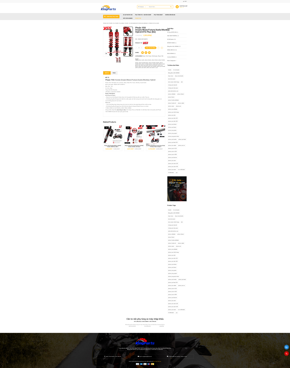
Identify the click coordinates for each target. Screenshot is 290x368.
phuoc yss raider (172, 145)
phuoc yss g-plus (172, 130)
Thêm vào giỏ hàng (150, 47)
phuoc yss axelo (144, 65)
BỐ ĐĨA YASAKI (171, 42)
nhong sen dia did (172, 85)
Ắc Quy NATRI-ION (171, 32)
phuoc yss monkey (151, 66)
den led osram (171, 79)
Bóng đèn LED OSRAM (173, 72)
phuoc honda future (143, 62)
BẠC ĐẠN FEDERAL (172, 35)
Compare (162, 48)
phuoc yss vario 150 (173, 166)
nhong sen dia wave (173, 88)
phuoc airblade (171, 94)
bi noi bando (176, 69)
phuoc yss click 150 (173, 121)
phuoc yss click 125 (173, 118)
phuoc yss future (172, 127)
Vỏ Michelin (171, 172)
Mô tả (107, 72)
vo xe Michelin (181, 169)
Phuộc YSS (112, 23)
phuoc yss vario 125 (173, 163)
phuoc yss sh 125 (172, 148)
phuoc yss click (171, 115)
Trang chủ (106, 23)
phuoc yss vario (172, 160)
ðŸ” (106, 53)
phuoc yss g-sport (172, 133)
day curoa (170, 75)
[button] (142, 53)
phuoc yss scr (181, 145)
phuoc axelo (141, 60)
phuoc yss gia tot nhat (173, 136)
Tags (114, 72)
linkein (161, 326)
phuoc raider (181, 103)
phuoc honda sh (172, 103)
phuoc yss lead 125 (173, 142)
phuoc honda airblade (173, 100)
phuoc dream (148, 60)
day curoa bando (179, 75)
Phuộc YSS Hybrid (110, 93)
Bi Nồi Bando (170, 39)
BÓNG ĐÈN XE (171, 50)
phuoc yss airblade (172, 109)
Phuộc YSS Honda (119, 23)
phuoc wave (162, 63)
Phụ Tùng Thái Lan (157, 361)
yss (157, 67)
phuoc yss (137, 65)
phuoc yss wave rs (151, 67)
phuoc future (155, 60)
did (182, 82)
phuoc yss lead (182, 139)
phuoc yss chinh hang (173, 112)
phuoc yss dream (153, 65)
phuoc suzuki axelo (153, 63)
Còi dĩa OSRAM (171, 57)
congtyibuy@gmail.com (147, 356)
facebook (147, 326)
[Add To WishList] (158, 48)
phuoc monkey (145, 63)
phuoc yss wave (142, 67)
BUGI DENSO (170, 53)
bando (169, 69)
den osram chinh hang (173, 82)
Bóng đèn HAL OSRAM (172, 46)
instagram (132, 326)
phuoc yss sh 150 (172, 151)
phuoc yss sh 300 (172, 154)
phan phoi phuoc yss (173, 91)
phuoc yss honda (143, 66)
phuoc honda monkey (154, 62)
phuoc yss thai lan (172, 157)
